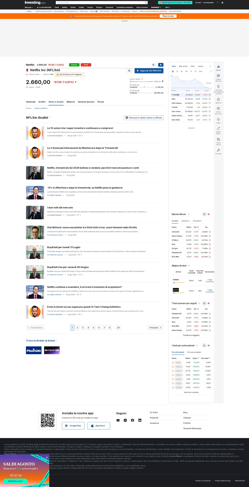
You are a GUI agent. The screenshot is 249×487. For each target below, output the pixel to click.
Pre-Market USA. (72, 11)
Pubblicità (154, 418)
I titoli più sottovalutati (183, 345)
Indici (174, 66)
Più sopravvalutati (194, 352)
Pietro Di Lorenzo (56, 255)
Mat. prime (183, 66)
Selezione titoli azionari (44, 11)
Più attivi (175, 221)
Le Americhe (125, 11)
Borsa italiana (59, 11)
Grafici (42, 101)
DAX (173, 99)
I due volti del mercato (60, 207)
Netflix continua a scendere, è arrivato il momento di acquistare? (84, 287)
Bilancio (71, 101)
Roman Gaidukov (56, 136)
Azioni (29, 11)
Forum (101, 101)
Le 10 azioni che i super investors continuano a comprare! (80, 128)
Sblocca (157, 81)
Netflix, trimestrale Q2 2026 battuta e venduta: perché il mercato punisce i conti (93, 167)
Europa (134, 11)
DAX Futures (177, 103)
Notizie (28, 108)
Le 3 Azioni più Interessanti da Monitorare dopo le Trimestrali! (82, 148)
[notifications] (217, 2)
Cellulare (187, 418)
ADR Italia (115, 11)
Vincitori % (185, 221)
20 (118, 328)
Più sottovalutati (178, 352)
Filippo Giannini (55, 195)
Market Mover (179, 214)
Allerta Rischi (240, 481)
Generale (30, 101)
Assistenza (154, 423)
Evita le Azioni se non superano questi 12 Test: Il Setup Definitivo (84, 306)
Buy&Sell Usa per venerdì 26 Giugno (68, 267)
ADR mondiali (104, 11)
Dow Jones (176, 111)
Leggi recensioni (210, 281)
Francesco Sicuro (56, 235)
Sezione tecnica (86, 101)
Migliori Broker (179, 265)
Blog (185, 412)
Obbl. (193, 66)
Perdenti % (197, 221)
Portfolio (187, 423)
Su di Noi (154, 412)
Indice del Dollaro (178, 116)
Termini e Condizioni (203, 481)
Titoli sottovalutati (175, 11)
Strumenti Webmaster (192, 428)
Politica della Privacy (223, 481)
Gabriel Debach (56, 175)
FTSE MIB (175, 95)
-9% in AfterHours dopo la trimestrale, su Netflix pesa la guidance (85, 187)
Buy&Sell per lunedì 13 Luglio (63, 247)
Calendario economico (124, 7)
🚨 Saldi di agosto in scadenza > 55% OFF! (175, 3)
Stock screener (142, 7)
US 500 (174, 107)
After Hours (84, 11)
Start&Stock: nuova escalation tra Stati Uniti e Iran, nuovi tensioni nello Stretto (92, 227)
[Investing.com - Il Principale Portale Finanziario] (35, 2)
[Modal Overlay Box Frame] (24, 471)
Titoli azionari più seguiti (184, 303)
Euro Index (176, 120)
